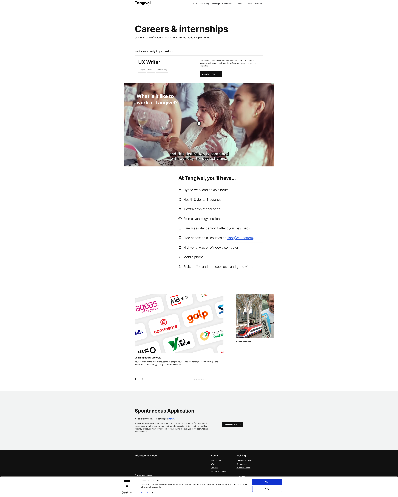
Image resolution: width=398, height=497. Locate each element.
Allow (267, 482)
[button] (136, 379)
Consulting (204, 4)
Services (214, 468)
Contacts (258, 4)
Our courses (242, 464)
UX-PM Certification (245, 460)
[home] (143, 3)
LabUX (241, 4)
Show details (145, 493)
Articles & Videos (218, 471)
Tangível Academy (240, 238)
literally (171, 419)
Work (195, 4)
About (249, 4)
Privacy (143, 475)
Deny (267, 489)
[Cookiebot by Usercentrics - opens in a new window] (127, 493)
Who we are (216, 460)
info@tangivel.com (146, 455)
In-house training (244, 468)
